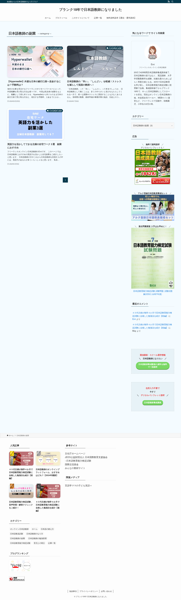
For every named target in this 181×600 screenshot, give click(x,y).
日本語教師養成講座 (152, 402)
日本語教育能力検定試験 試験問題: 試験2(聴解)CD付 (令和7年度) (152, 292)
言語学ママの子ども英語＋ (78, 485)
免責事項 (73, 591)
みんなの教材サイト (75, 468)
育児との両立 (39, 543)
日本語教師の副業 (17, 538)
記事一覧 (52, 543)
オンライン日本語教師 (19, 529)
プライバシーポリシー (88, 591)
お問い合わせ (106, 591)
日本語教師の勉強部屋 (37, 538)
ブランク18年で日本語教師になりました (90, 9)
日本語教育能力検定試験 (20, 543)
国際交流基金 (71, 464)
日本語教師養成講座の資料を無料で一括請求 (152, 365)
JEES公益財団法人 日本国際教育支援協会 (86, 457)
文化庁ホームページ (75, 453)
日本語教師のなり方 (34, 533)
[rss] (169, 1)
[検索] (172, 1)
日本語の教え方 (47, 529)
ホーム (34, 529)
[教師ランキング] (17, 580)
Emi (134, 319)
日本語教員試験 (16, 533)
